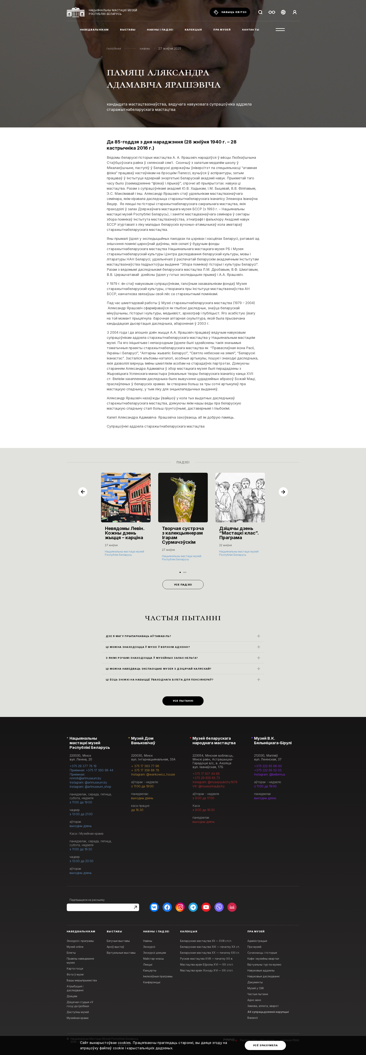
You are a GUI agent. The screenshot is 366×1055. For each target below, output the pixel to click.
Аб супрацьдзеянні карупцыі (268, 1011)
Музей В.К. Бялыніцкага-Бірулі (273, 740)
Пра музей (254, 946)
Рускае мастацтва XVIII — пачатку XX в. (206, 958)
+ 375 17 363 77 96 (145, 766)
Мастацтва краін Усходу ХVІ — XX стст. (206, 970)
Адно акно (254, 1000)
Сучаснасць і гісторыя (262, 952)
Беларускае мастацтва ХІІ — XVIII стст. (206, 940)
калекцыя (193, 29)
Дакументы (255, 982)
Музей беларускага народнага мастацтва (214, 740)
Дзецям (72, 996)
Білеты (71, 952)
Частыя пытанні (257, 994)
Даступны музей (78, 1012)
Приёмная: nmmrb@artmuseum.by (85, 776)
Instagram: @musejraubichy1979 (215, 782)
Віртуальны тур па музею (264, 964)
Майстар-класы (153, 958)
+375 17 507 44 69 (206, 774)
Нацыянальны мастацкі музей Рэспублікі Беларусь (90, 743)
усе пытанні (183, 700)
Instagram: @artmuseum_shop (90, 786)
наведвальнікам (94, 29)
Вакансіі (252, 1017)
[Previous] (82, 491)
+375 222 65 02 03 (268, 770)
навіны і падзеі (160, 29)
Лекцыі (147, 964)
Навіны (145, 48)
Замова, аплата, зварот (263, 1005)
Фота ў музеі (75, 974)
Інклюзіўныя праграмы (158, 976)
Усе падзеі (183, 584)
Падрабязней (116, 554)
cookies (124, 1043)
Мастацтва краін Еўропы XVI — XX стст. (207, 964)
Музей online (75, 946)
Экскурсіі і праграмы (80, 940)
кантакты (250, 29)
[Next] (283, 491)
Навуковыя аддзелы (260, 970)
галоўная (114, 48)
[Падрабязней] (126, 518)
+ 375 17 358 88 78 (145, 770)
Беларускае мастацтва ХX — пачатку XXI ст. (210, 952)
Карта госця (75, 968)
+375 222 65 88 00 (268, 766)
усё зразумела (265, 1045)
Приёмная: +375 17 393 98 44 (91, 770)
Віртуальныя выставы (121, 952)
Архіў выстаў (115, 946)
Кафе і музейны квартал (263, 958)
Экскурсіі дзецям (154, 952)
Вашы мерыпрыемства (82, 980)
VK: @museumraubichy (209, 786)
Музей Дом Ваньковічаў (143, 740)
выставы (128, 29)
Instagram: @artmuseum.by (88, 782)
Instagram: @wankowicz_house (153, 774)
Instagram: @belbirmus (269, 774)
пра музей (222, 29)
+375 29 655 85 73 (206, 778)
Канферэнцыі (151, 982)
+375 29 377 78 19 (83, 766)
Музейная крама (77, 1018)
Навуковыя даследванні (263, 976)
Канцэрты (149, 970)
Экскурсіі (149, 946)
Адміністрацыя (257, 940)
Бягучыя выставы (118, 940)
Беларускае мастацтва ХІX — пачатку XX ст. (210, 946)
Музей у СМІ (255, 988)
